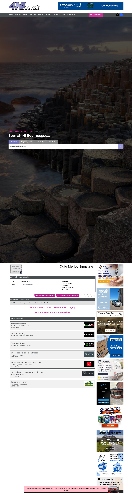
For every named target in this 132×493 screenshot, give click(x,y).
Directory (17, 15)
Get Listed (48, 15)
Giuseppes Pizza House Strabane (25, 353)
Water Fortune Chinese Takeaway (26, 362)
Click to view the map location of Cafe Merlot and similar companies (34, 303)
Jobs (34, 15)
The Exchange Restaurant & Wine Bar (27, 372)
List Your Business (95, 15)
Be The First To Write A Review (68, 295)
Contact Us (56, 15)
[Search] (120, 146)
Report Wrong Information (45, 295)
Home (11, 15)
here (97, 488)
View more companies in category (52, 307)
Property (24, 15)
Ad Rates (40, 15)
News (63, 15)
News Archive (71, 15)
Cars (30, 15)
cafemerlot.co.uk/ (27, 284)
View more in (52, 312)
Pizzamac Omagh (18, 323)
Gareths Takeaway (19, 382)
